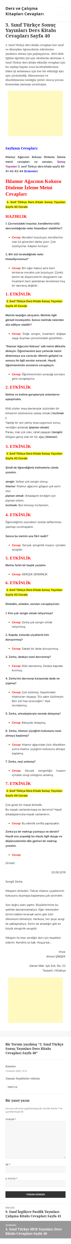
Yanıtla (12, 1087)
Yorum (10, 1119)
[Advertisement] (35, 113)
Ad (8, 1164)
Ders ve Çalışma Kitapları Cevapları (24, 10)
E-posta (11, 1178)
